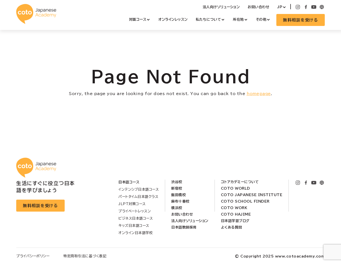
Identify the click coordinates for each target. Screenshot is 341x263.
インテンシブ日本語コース (138, 189)
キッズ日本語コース (133, 225)
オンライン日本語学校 (135, 233)
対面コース (138, 19)
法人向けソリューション (221, 7)
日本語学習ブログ (235, 221)
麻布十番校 (180, 201)
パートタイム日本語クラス (138, 196)
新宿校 (176, 188)
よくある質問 (231, 227)
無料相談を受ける (300, 20)
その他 (261, 19)
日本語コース (128, 182)
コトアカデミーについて (240, 182)
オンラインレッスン (173, 19)
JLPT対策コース (132, 204)
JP (279, 7)
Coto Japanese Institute (252, 195)
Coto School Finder (245, 201)
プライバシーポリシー (32, 256)
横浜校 (176, 208)
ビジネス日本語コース (135, 218)
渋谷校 (176, 182)
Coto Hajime (236, 214)
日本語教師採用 (184, 227)
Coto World (235, 188)
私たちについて (208, 19)
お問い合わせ (258, 7)
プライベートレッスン (134, 211)
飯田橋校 (178, 195)
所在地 (238, 19)
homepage (259, 94)
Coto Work (234, 208)
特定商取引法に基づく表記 (84, 256)
